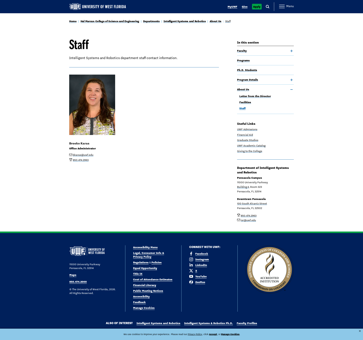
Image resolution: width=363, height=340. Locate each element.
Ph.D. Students (247, 70)
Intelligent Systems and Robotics (185, 21)
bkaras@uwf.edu (83, 154)
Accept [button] (213, 334)
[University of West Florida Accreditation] (269, 269)
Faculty (242, 50)
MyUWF (232, 6)
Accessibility (141, 296)
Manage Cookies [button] (230, 334)
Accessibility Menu (145, 247)
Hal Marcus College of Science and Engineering (110, 21)
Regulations (141, 262)
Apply (257, 6)
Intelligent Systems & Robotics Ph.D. (208, 323)
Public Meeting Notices (148, 290)
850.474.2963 (249, 215)
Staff (228, 21)
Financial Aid (245, 134)
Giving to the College (249, 151)
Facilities (245, 102)
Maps (72, 275)
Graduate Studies (247, 140)
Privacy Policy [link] (195, 334)
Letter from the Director (255, 96)
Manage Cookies (144, 308)
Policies (156, 262)
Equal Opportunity (145, 268)
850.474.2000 (78, 281)
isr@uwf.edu (248, 220)
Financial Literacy (144, 285)
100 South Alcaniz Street (252, 203)
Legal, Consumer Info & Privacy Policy (148, 254)
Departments (151, 21)
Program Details (247, 79)
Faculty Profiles (247, 323)
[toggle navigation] (291, 89)
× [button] (360, 331)
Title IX (138, 273)
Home (73, 21)
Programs (243, 60)
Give (244, 6)
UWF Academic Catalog (251, 145)
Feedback (139, 302)
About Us (215, 21)
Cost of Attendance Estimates (152, 279)
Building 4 (243, 186)
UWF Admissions (247, 129)
